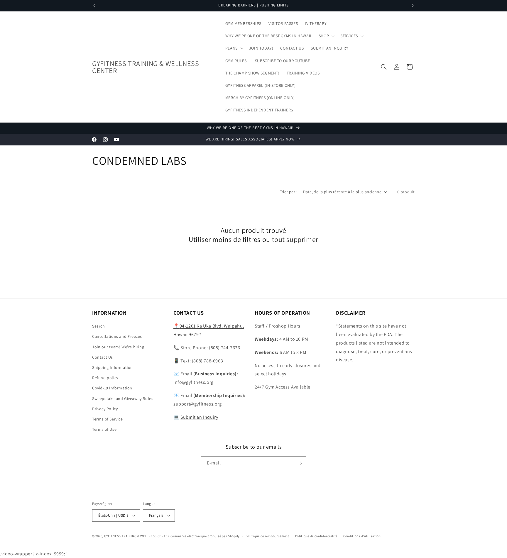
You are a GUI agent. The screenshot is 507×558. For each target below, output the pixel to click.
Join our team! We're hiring (118, 347)
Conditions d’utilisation (362, 536)
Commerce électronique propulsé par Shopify (205, 536)
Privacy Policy (105, 408)
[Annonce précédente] (94, 5)
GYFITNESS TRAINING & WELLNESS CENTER (137, 536)
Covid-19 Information (112, 388)
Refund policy (105, 377)
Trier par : (288, 191)
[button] (326, 36)
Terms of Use (104, 429)
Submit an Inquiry (199, 417)
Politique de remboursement (267, 536)
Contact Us (102, 357)
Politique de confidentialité (316, 536)
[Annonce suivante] (412, 5)
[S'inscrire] (299, 463)
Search (98, 326)
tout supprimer (295, 239)
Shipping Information (112, 367)
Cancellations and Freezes (117, 336)
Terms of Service (107, 419)
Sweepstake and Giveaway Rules (122, 398)
